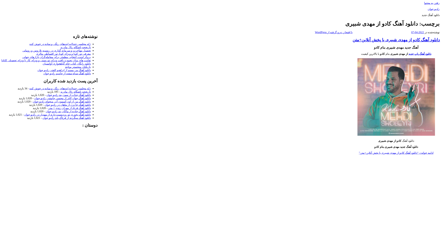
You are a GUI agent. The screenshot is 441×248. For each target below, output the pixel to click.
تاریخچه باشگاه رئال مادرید (75, 47)
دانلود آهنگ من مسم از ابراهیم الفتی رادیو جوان (64, 70)
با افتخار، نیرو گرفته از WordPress (334, 32)
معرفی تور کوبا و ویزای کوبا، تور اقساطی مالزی (63, 53)
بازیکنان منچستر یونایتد (78, 66)
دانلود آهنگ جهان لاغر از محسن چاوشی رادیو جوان (62, 98)
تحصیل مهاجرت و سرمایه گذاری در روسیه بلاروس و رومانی (56, 50)
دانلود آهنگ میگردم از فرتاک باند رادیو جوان (66, 117)
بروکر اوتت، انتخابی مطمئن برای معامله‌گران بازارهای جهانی (56, 57)
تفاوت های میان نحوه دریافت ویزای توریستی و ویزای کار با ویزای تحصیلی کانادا (46, 60)
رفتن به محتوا (432, 3)
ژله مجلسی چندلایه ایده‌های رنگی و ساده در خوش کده (60, 44)
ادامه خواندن (396, 152)
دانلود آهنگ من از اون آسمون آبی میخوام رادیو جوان (62, 101)
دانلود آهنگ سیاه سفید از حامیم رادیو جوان (67, 73)
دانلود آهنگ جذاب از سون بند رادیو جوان (68, 95)
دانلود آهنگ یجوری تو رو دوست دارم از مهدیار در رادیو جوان (57, 114)
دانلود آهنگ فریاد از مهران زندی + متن (69, 108)
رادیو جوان (434, 9)
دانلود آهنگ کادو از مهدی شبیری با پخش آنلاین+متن (396, 40)
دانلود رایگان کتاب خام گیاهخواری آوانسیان (67, 63)
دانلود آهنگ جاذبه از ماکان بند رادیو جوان (68, 111)
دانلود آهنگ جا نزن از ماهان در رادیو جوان (67, 104)
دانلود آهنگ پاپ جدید (420, 53)
